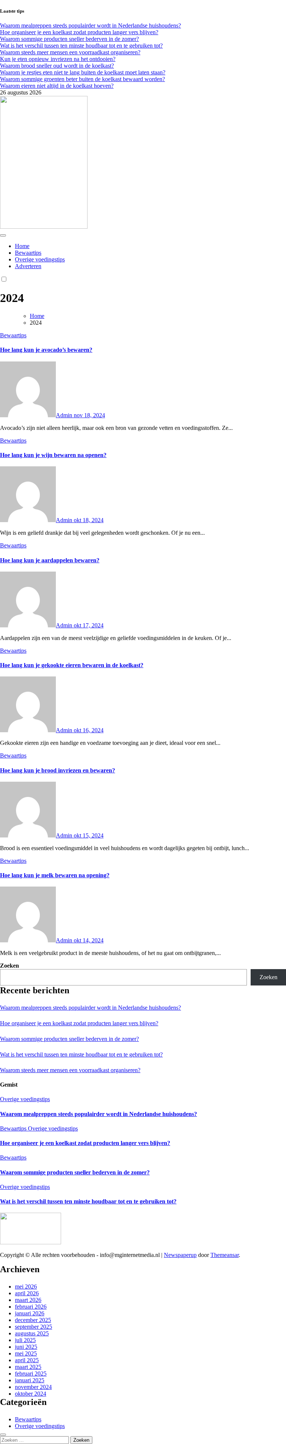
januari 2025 (29, 1380)
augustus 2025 (32, 1333)
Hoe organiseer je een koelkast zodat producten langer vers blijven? (79, 1023)
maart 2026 (28, 1300)
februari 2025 (31, 1373)
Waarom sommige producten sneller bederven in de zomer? (69, 1039)
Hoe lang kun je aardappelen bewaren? (49, 560)
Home (22, 246)
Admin (65, 415)
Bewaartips (28, 253)
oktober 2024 (30, 1393)
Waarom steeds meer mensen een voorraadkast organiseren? (70, 1070)
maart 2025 (28, 1367)
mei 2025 (26, 1353)
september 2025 (33, 1327)
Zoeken (9, 965)
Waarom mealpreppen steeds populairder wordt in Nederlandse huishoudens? (90, 1007)
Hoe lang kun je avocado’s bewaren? (46, 350)
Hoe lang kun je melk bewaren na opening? (54, 875)
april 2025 (27, 1360)
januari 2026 (29, 1313)
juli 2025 (25, 1340)
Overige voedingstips (40, 259)
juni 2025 (26, 1347)
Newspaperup (180, 1255)
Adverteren (28, 266)
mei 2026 (26, 1286)
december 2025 (33, 1320)
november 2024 (33, 1387)
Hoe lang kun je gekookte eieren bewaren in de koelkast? (71, 665)
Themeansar (224, 1255)
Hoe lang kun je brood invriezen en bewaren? (57, 770)
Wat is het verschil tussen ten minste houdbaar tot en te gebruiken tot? (81, 1054)
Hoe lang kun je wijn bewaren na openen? (53, 455)
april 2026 (27, 1293)
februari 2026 (31, 1306)
